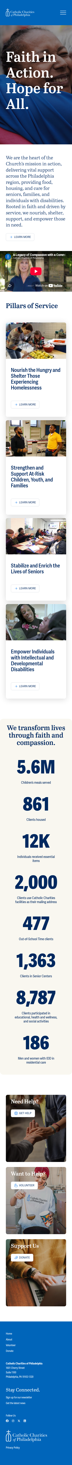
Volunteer (26, 1185)
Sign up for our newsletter (19, 1397)
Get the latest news (15, 1403)
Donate (24, 1257)
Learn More (22, 237)
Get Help (25, 1113)
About (9, 1339)
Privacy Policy (13, 1447)
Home (9, 1333)
